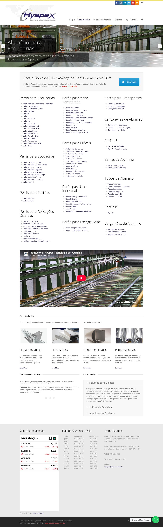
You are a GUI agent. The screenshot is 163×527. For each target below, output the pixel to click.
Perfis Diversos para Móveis (76, 161)
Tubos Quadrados (115, 189)
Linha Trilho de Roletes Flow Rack (78, 211)
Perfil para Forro (29, 231)
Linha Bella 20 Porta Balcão (33, 172)
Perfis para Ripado (73, 173)
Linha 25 (26, 116)
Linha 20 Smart (29, 111)
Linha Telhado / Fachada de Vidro (78, 122)
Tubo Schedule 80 (115, 196)
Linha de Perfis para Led (75, 171)
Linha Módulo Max (30, 131)
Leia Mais (23, 368)
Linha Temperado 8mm (74, 115)
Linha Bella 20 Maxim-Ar (32, 167)
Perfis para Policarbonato (33, 238)
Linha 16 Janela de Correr (33, 108)
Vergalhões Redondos (116, 229)
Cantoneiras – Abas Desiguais (119, 127)
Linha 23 (26, 113)
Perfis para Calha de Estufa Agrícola (37, 241)
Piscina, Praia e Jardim (74, 164)
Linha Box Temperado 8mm (76, 110)
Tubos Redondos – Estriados (119, 186)
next (160, 46)
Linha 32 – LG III (29, 123)
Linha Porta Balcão (30, 133)
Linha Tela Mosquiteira (32, 143)
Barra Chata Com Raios (117, 168)
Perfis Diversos (29, 236)
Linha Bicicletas (71, 199)
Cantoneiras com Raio (116, 130)
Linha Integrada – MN (31, 126)
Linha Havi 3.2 (28, 182)
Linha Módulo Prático (31, 128)
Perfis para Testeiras (74, 159)
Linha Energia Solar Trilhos (76, 228)
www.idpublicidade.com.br (55, 523)
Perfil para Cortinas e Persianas (35, 228)
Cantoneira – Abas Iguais (117, 125)
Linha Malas (70, 209)
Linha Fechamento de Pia (75, 130)
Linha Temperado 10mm (75, 120)
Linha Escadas (71, 206)
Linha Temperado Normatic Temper (79, 117)
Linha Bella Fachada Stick (33, 179)
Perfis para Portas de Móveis (77, 151)
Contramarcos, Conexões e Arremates (38, 104)
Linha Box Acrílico (72, 108)
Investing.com (38, 513)
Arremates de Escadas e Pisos (35, 226)
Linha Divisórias (72, 166)
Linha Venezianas (30, 141)
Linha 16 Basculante (31, 106)
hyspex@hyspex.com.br (113, 467)
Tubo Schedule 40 (115, 194)
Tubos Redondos (114, 184)
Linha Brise (27, 146)
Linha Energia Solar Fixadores (77, 230)
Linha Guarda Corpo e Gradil (77, 132)
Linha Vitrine (70, 125)
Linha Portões (28, 198)
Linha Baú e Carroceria (116, 104)
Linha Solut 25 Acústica (32, 177)
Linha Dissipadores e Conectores (78, 204)
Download (131, 82)
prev (3, 46)
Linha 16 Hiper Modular (32, 162)
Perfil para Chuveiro (31, 233)
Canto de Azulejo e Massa (33, 224)
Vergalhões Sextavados (117, 234)
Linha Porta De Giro (30, 136)
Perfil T (110, 213)
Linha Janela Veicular (116, 108)
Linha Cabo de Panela (74, 201)
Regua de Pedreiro (30, 221)
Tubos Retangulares (116, 191)
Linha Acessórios (29, 138)
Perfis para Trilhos (73, 156)
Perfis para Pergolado (74, 176)
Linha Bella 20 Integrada (32, 169)
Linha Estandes (71, 169)
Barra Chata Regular (116, 165)
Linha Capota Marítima (116, 106)
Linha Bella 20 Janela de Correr (35, 164)
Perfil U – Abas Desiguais (117, 149)
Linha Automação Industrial (76, 196)
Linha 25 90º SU (29, 118)
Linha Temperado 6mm (74, 113)
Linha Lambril (28, 201)
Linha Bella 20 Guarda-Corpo (34, 174)
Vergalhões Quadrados (117, 232)
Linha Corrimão (71, 127)
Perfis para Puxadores (74, 154)
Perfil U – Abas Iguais (116, 146)
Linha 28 (26, 121)
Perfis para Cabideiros (74, 149)
